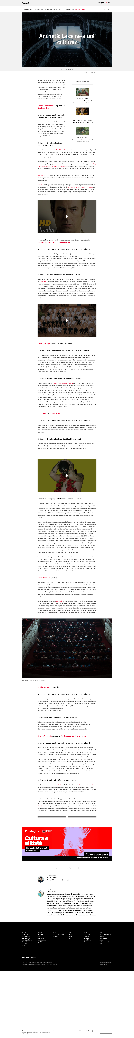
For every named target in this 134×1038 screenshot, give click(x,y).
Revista (77, 9)
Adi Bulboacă (77, 48)
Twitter (92, 72)
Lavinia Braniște (44, 344)
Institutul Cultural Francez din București (54, 242)
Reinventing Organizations (87, 785)
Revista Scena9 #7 (58, 934)
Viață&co (80, 137)
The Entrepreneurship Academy (73, 736)
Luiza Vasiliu (59, 48)
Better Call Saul (42, 175)
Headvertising (43, 108)
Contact (24, 946)
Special (58, 9)
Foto (70, 938)
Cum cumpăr (103, 938)
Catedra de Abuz (52, 910)
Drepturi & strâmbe (58, 915)
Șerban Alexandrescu (46, 106)
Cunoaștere (70, 31)
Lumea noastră (50, 9)
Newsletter (25, 944)
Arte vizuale (79, 118)
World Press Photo (61, 150)
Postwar (40, 185)
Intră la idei (39, 9)
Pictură (87, 118)
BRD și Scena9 (26, 938)
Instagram (87, 936)
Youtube (86, 938)
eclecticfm (56, 413)
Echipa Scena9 (26, 936)
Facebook (87, 934)
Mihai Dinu (42, 413)
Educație (62, 31)
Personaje (25, 9)
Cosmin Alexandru (45, 736)
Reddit (95, 72)
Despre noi (25, 934)
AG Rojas (40, 806)
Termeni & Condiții (105, 934)
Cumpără (55, 936)
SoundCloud (87, 940)
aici (50, 1033)
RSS (85, 942)
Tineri (86, 137)
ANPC (101, 940)
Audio (70, 936)
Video (70, 934)
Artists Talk (59, 601)
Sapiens (60, 785)
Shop (83, 9)
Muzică (87, 98)
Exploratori (80, 98)
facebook (89, 72)
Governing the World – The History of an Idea (80, 187)
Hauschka (43, 281)
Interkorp (104, 964)
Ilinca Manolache (44, 578)
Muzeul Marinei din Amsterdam (63, 383)
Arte (31, 9)
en (105, 9)
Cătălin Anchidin (44, 687)
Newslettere (69, 9)
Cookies (102, 936)
